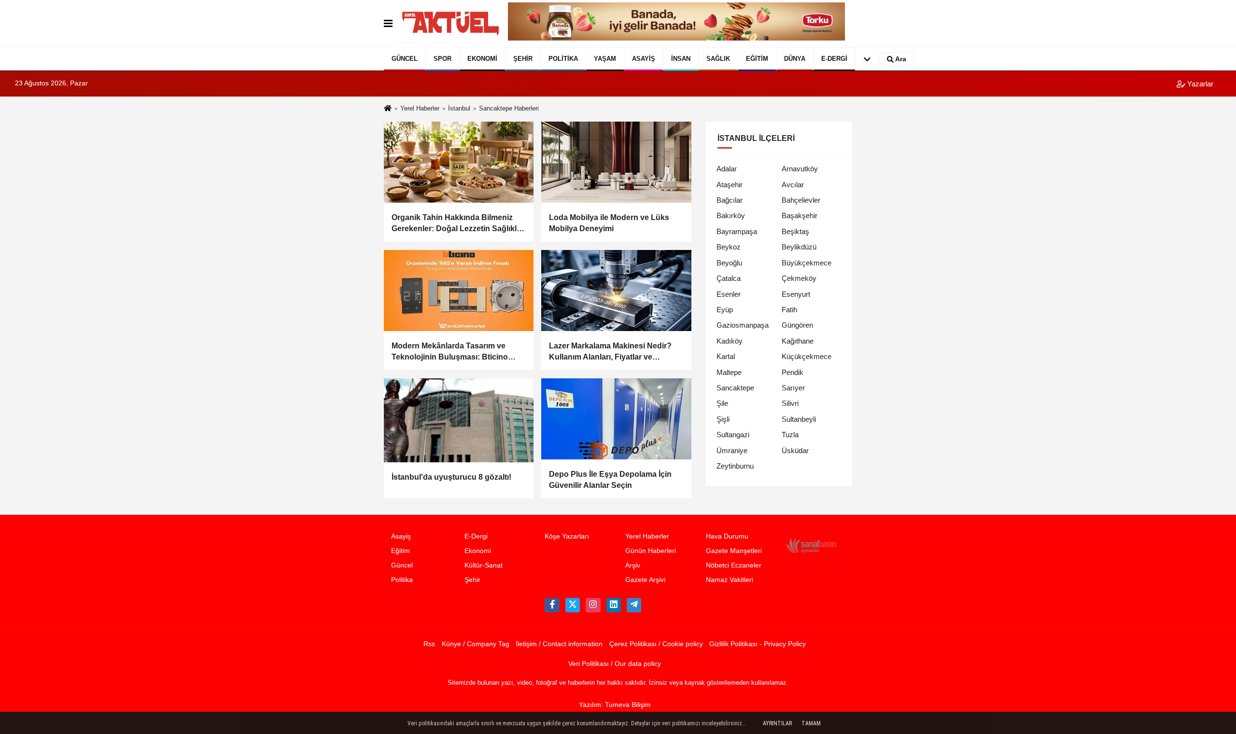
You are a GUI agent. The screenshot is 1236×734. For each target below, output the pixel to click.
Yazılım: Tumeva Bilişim (615, 704)
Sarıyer (793, 388)
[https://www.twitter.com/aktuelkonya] (572, 605)
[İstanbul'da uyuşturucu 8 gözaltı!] (459, 420)
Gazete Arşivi (645, 579)
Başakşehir (799, 215)
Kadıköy (729, 341)
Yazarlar (1199, 84)
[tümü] (867, 59)
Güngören (797, 325)
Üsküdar (795, 450)
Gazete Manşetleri (734, 550)
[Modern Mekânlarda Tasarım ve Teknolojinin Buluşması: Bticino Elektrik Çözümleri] (459, 290)
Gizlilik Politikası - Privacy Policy (757, 644)
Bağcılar (729, 200)
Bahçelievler (801, 200)
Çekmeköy (799, 278)
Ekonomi (482, 58)
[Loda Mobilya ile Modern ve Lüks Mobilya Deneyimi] (616, 162)
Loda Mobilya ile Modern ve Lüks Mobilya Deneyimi (609, 222)
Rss (429, 644)
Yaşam (605, 58)
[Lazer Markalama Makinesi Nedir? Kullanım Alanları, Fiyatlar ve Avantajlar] (616, 290)
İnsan (680, 58)
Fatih (789, 309)
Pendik (792, 372)
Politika (563, 58)
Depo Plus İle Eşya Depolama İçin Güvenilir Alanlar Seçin (610, 479)
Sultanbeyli (799, 419)
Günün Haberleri (650, 550)
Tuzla (790, 434)
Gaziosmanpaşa (742, 325)
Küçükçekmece (806, 356)
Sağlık (718, 58)
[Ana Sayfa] (388, 109)
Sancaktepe (735, 388)
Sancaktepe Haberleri (509, 108)
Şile (722, 403)
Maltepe (729, 372)
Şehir (523, 58)
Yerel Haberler (419, 108)
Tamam (811, 723)
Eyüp (724, 309)
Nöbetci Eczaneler (733, 565)
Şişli (723, 419)
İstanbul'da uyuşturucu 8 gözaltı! (451, 477)
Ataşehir (729, 184)
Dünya (794, 58)
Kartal (725, 356)
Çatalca (728, 278)
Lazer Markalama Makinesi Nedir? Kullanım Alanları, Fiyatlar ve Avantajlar (610, 352)
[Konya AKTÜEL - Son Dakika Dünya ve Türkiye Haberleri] (450, 24)
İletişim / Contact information (559, 644)
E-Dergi (834, 58)
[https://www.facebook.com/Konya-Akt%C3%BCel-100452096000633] (552, 605)
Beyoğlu (729, 263)
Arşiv (632, 565)
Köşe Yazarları (567, 536)
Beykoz (728, 247)
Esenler (728, 294)
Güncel (405, 58)
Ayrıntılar (777, 723)
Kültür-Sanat (483, 565)
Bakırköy (730, 215)
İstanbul (459, 108)
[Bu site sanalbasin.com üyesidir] (811, 545)
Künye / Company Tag (475, 644)
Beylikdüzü (799, 247)
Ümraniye (731, 450)
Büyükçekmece (806, 263)
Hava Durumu (727, 536)
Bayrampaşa (736, 231)
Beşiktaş (795, 231)
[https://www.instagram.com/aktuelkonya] (593, 605)
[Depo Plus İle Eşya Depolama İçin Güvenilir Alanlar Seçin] (616, 418)
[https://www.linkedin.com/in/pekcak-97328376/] (613, 605)
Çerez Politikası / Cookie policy (656, 644)
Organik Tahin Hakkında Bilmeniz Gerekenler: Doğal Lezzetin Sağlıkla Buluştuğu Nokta (456, 223)
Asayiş (643, 58)
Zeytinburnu (735, 466)
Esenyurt (796, 294)
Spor (442, 58)
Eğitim (757, 58)
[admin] (634, 605)
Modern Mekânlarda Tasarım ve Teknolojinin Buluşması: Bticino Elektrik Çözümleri (450, 352)
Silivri (790, 403)
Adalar (726, 169)
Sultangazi (732, 434)
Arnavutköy (800, 169)
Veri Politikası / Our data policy (614, 663)
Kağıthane (798, 341)
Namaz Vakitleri (729, 579)
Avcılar (793, 184)
